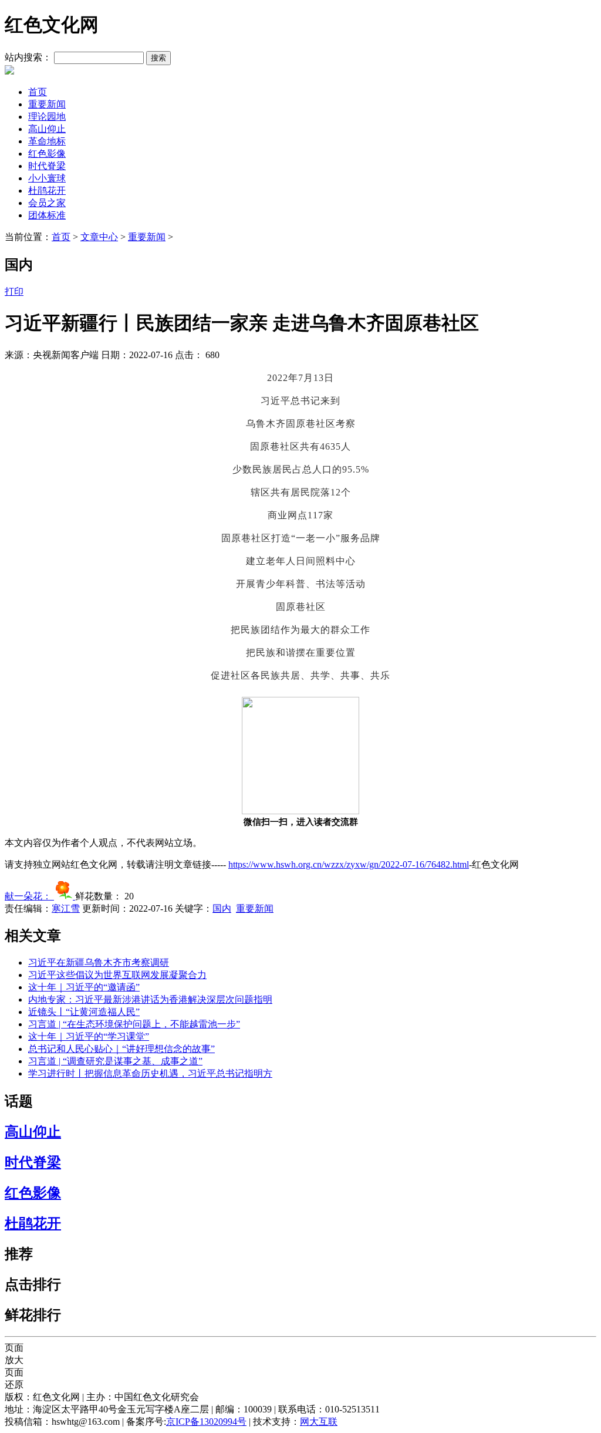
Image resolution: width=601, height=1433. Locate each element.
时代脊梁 (47, 166)
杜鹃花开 (47, 190)
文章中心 (99, 237)
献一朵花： (29, 896)
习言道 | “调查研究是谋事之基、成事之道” (115, 1061)
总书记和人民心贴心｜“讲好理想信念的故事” (121, 1049)
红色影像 (47, 154)
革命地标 (47, 141)
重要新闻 (47, 104)
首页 (37, 92)
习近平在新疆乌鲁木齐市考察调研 (98, 962)
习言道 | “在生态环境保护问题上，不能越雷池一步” (134, 1024)
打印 (14, 291)
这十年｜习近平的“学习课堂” (88, 1036)
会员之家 (47, 203)
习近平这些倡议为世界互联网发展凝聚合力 (117, 975)
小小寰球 (47, 178)
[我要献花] (64, 896)
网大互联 (318, 1422)
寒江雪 (66, 908)
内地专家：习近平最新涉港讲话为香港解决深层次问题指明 (150, 999)
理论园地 (47, 117)
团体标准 (47, 215)
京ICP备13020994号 (206, 1422)
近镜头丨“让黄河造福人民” (84, 1012)
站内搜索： (28, 57)
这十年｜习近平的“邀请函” (84, 987)
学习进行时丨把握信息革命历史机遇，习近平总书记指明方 (150, 1073)
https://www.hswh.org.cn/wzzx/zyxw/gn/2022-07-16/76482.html (348, 864)
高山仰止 (47, 129)
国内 (221, 908)
